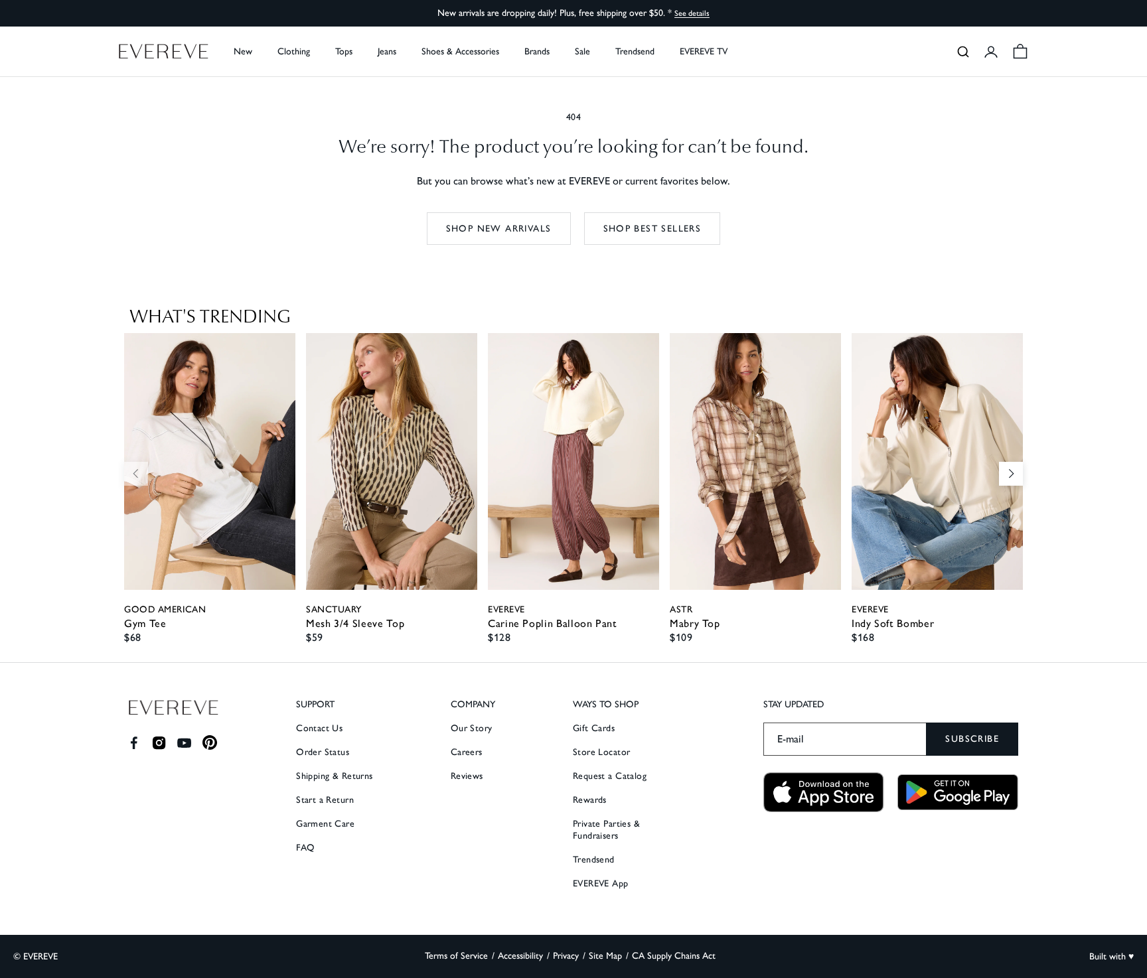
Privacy (566, 955)
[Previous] (136, 474)
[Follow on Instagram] (159, 742)
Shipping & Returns (334, 776)
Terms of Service (456, 955)
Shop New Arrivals (499, 228)
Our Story (472, 728)
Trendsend (634, 51)
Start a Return (325, 799)
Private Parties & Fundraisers (606, 829)
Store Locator (601, 752)
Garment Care (325, 823)
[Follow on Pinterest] (210, 742)
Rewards (590, 799)
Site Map (605, 955)
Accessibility (520, 955)
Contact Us (319, 728)
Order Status (322, 752)
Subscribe (972, 738)
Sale (582, 51)
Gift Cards (594, 728)
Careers (467, 752)
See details (692, 13)
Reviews (467, 776)
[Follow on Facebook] (133, 742)
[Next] (1011, 474)
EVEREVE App (601, 883)
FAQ (305, 847)
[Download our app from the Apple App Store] (823, 792)
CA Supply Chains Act (674, 955)
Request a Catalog (610, 776)
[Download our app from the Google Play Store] (957, 792)
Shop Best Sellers (652, 228)
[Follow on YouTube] (184, 742)
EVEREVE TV (703, 51)
